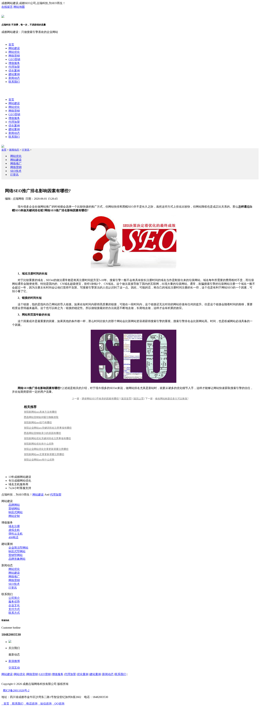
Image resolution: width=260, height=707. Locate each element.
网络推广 (16, 163)
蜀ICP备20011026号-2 (16, 690)
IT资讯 (25, 149)
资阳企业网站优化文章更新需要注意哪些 (46, 449)
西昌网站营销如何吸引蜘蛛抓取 (41, 417)
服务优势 (14, 601)
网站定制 (14, 515)
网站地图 (19, 6)
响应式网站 (15, 512)
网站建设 (14, 48)
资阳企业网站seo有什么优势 (39, 459)
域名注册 (14, 526)
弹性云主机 (15, 533)
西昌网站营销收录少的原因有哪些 (42, 433)
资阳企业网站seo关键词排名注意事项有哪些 (48, 428)
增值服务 (14, 63)
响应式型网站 (16, 551)
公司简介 (14, 597)
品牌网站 (14, 504)
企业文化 (14, 605)
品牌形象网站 (16, 558)
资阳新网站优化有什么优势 (39, 443)
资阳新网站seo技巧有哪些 (38, 422)
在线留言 (7, 6)
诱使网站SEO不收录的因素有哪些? (101, 398)
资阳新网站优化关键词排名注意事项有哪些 (47, 438)
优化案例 (14, 70)
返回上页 (139, 398)
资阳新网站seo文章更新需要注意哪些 (44, 454)
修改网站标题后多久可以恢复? (171, 398)
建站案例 (14, 74)
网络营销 (14, 55)
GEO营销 (14, 59)
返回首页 (126, 398)
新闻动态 (14, 77)
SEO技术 (15, 170)
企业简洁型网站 (18, 547)
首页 (11, 44)
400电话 (13, 537)
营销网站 (14, 508)
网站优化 (14, 51)
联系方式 (14, 612)
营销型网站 (15, 555)
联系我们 (14, 81)
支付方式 (14, 609)
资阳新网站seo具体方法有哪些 (40, 412)
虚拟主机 (14, 529)
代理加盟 (14, 66)
